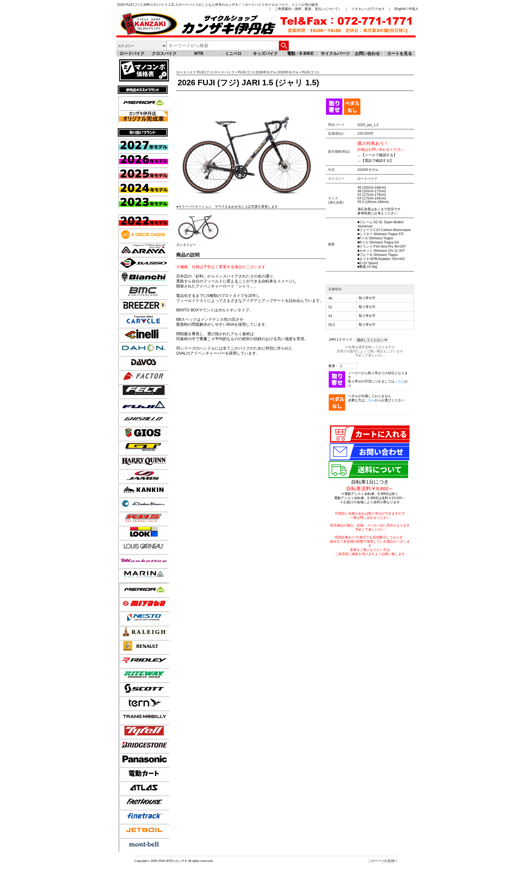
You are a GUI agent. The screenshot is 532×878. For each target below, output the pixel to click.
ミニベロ (233, 53)
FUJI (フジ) (205, 72)
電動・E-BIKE (300, 53)
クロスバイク (164, 53)
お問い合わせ (367, 53)
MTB (198, 53)
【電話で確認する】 (377, 160)
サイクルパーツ (335, 53)
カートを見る (399, 53)
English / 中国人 (406, 9)
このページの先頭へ (383, 860)
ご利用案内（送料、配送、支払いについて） (308, 9)
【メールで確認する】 (379, 155)
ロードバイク (132, 53)
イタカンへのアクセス (368, 9)
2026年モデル (266, 72)
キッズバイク (265, 53)
